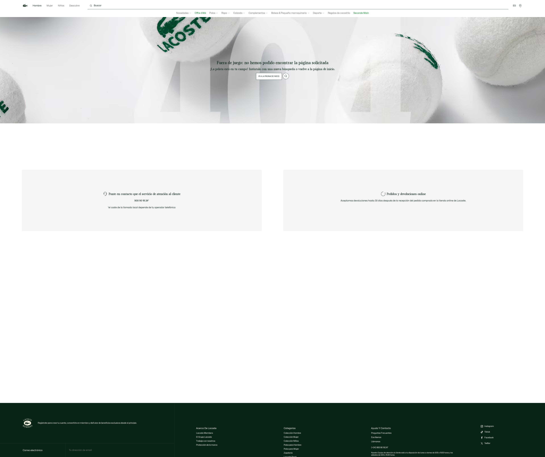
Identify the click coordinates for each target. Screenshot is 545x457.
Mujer (50, 6)
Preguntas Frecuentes (381, 433)
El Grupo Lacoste (204, 437)
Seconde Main (361, 13)
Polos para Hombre (292, 445)
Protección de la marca (206, 445)
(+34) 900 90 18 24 (379, 447)
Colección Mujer (291, 437)
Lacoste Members (204, 433)
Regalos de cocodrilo (339, 13)
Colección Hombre (292, 433)
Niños (61, 6)
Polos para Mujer (291, 449)
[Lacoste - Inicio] (25, 5)
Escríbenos (376, 437)
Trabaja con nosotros (205, 441)
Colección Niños (291, 441)
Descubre (74, 6)
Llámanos (375, 442)
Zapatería (288, 453)
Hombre (37, 6)
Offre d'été (200, 13)
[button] (520, 5)
